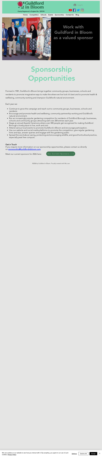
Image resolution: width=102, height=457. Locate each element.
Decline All (83, 454)
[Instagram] (82, 10)
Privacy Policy (12, 455)
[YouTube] (70, 10)
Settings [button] (74, 454)
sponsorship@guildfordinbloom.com (24, 149)
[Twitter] (78, 10)
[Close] (99, 453)
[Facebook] (74, 10)
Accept (93, 454)
